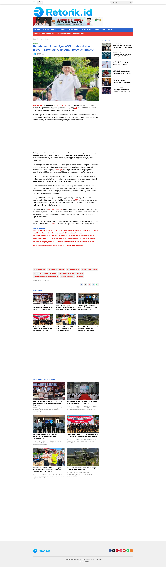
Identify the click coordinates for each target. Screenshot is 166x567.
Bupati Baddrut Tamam (89, 270)
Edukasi (96, 30)
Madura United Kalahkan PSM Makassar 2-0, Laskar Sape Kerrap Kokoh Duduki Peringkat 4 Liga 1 (122, 72)
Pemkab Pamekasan (55, 209)
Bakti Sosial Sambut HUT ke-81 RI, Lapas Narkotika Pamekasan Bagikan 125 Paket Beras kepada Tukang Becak (63, 242)
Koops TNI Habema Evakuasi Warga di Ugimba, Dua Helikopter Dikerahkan (58, 246)
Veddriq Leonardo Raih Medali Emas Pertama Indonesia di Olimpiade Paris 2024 (122, 64)
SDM (77, 200)
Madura (80, 273)
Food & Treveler (107, 30)
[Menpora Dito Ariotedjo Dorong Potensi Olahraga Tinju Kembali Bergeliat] (106, 90)
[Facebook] (110, 550)
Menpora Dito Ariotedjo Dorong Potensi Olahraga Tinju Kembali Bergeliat (121, 90)
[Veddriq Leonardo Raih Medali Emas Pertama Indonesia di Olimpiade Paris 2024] (106, 64)
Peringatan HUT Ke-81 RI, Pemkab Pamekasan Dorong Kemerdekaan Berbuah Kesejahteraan (64, 238)
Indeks (40, 2)
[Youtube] (124, 550)
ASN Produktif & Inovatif (56, 270)
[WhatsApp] (127, 550)
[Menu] (34, 2)
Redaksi (37, 34)
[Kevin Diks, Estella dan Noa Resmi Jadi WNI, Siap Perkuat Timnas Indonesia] (106, 47)
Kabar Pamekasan (50, 273)
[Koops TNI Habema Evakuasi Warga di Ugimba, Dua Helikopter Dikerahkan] (88, 319)
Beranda (37, 30)
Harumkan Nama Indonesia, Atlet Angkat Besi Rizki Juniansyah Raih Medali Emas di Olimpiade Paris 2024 (123, 55)
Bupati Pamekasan (60, 105)
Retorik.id (80, 277)
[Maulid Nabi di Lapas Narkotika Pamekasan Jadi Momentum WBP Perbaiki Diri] (66, 298)
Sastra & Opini (86, 30)
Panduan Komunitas (64, 34)
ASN (75, 108)
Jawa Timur (38, 273)
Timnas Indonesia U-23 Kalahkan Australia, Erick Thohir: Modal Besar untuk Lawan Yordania (122, 81)
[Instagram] (120, 550)
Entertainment (73, 30)
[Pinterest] (117, 550)
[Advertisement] (66, 136)
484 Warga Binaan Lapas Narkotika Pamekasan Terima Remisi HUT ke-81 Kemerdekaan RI (63, 236)
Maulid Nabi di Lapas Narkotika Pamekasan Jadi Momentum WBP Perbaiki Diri (59, 233)
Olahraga (62, 30)
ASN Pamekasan (39, 270)
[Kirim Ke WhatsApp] (97, 284)
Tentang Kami (97, 559)
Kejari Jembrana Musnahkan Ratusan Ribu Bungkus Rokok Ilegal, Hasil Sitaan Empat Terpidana (65, 230)
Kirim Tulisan (86, 559)
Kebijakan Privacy (48, 34)
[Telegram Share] (93, 284)
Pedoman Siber (78, 34)
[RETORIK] (70, 12)
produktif (52, 223)
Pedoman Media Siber (72, 559)
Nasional (46, 30)
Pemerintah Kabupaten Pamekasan (46, 277)
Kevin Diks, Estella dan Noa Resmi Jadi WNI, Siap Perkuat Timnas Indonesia (122, 46)
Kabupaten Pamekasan (67, 273)
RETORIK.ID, (37, 105)
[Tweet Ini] (85, 284)
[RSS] (131, 550)
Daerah (53, 30)
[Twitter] (113, 550)
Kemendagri (58, 170)
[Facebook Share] (81, 284)
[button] (131, 2)
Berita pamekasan (73, 270)
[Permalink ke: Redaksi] (34, 54)
